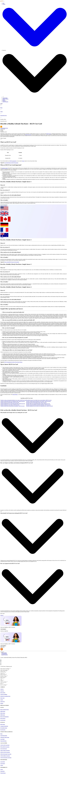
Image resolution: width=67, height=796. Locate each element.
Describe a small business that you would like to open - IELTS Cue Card (13, 401)
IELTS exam (48, 133)
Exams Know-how (3, 115)
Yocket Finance (15, 394)
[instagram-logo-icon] (33, 662)
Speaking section (5, 168)
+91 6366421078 (4, 653)
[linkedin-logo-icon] (33, 663)
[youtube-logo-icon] (33, 660)
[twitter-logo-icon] (33, 661)
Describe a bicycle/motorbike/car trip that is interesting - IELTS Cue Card (38, 404)
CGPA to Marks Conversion (5, 755)
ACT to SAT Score (3, 748)
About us (1, 689)
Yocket (1, 769)
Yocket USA (2, 701)
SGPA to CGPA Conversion (5, 752)
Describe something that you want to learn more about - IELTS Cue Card (13, 403)
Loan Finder (2, 739)
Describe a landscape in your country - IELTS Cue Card (10, 404)
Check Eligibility (3, 629)
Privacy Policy (2, 692)
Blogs (1, 107)
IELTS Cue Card (28, 134)
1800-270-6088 (3, 652)
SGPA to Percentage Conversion (5, 754)
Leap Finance (2, 763)
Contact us (2, 690)
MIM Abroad (2, 714)
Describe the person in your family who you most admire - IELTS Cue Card (38, 400)
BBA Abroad (2, 724)
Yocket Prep (2, 771)
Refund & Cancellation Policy (5, 696)
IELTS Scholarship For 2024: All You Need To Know (13, 362)
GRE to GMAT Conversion (5, 750)
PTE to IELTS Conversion (4, 746)
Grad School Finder (3, 735)
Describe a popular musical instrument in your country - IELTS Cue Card (38, 401)
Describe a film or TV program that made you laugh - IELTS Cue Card (38, 403)
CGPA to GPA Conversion (4, 745)
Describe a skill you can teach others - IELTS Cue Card (10, 402)
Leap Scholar (2, 761)
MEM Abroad (2, 711)
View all (1, 615)
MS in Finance (2, 718)
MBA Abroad (2, 713)
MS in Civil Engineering (4, 716)
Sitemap (1, 703)
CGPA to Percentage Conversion (5, 757)
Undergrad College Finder (4, 737)
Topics (1, 111)
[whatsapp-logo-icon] (33, 664)
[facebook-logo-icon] (33, 659)
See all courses (2, 720)
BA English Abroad (3, 727)
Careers (1, 699)
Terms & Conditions (3, 694)
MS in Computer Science (4, 709)
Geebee (1, 765)
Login (1, 103)
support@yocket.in (4, 654)
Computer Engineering (4, 726)
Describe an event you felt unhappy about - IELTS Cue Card (36, 402)
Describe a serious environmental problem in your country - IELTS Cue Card (13, 400)
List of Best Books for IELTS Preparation (11, 162)
